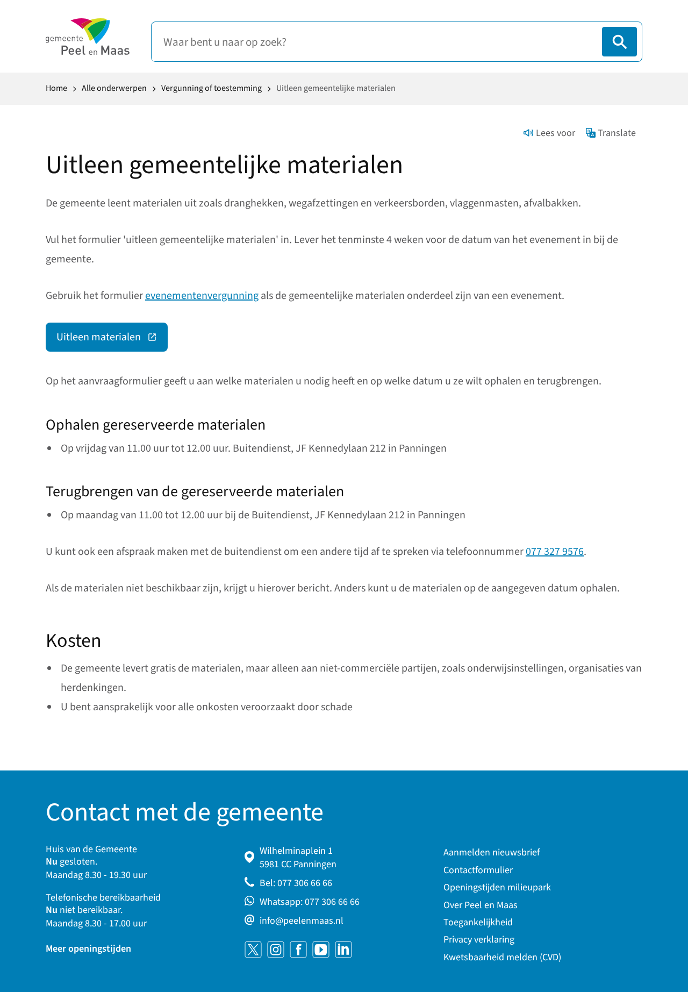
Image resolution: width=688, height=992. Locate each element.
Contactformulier (478, 870)
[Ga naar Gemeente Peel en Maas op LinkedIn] (343, 949)
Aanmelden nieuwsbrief (491, 852)
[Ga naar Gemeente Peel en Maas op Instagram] (275, 949)
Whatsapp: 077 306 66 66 (310, 902)
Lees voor (555, 133)
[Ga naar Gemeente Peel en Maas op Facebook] (298, 949)
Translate (617, 133)
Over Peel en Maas (480, 905)
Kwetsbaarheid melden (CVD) (502, 957)
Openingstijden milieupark (497, 887)
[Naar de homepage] (88, 36)
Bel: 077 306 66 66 (296, 883)
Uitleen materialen (112, 340)
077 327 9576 (555, 551)
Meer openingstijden (88, 948)
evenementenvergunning (202, 295)
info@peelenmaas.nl (301, 920)
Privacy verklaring (478, 939)
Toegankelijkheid (478, 922)
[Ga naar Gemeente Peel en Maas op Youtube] (320, 949)
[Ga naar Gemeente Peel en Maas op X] (253, 949)
